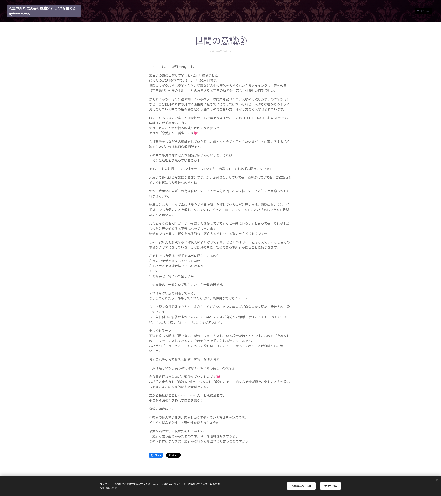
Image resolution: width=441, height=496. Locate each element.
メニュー (424, 11)
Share (158, 455)
